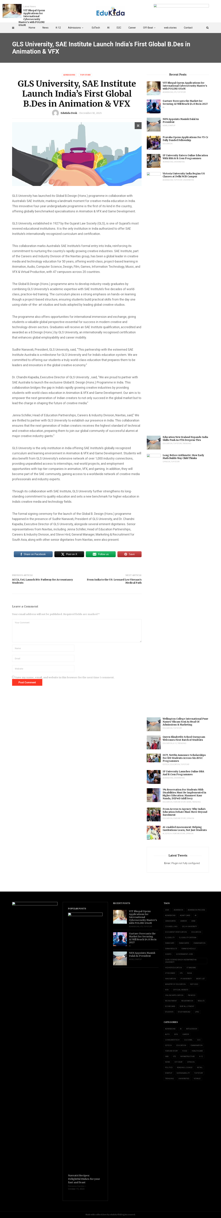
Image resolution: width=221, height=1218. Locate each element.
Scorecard (170, 1006)
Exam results (171, 949)
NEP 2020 (194, 984)
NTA (167, 990)
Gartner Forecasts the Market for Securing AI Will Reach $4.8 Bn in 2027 (185, 102)
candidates (170, 921)
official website (180, 990)
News (45, 27)
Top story (85, 75)
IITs (175, 92)
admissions (170, 915)
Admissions (74, 27)
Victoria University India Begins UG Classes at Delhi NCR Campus (184, 175)
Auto (167, 1034)
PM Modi (191, 995)
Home (32, 27)
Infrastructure (187, 1056)
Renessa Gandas (76, 1186)
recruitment (171, 1001)
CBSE (193, 921)
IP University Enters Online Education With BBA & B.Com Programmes (185, 157)
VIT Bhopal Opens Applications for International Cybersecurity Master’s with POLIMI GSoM (31, 18)
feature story (179, 802)
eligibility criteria (187, 938)
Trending (186, 443)
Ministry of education (175, 984)
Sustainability (183, 1073)
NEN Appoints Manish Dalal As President (181, 121)
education (196, 932)
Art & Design (191, 1029)
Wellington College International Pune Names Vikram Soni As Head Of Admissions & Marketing (185, 721)
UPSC (197, 1012)
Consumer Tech (172, 1040)
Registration (187, 1001)
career (183, 921)
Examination (199, 943)
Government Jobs (184, 954)
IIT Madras (191, 968)
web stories (170, 27)
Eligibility (170, 938)
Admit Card (185, 915)
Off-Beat (148, 27)
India (189, 973)
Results (201, 1001)
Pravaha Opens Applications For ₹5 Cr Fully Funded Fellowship (185, 139)
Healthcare (197, 1051)
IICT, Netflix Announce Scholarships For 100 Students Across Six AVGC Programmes (184, 758)
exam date (169, 943)
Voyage (197, 1079)
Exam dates (184, 943)
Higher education (173, 968)
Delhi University (189, 926)
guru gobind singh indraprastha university (180, 961)
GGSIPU (168, 954)
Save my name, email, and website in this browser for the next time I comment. (64, 677)
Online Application (174, 995)
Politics (168, 1068)
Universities (179, 162)
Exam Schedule (188, 949)
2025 (167, 910)
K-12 (58, 27)
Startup (171, 126)
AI (108, 27)
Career (132, 27)
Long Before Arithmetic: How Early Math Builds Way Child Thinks (183, 457)
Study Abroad (184, 1012)
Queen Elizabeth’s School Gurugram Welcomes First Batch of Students (184, 738)
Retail (200, 1068)
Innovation (170, 979)
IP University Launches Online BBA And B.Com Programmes (183, 773)
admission (178, 910)
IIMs (167, 1056)
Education (167, 144)
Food (184, 1051)
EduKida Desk (69, 113)
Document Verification (176, 932)
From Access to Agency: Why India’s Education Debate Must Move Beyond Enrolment (185, 812)
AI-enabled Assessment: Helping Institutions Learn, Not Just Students (185, 829)
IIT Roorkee (170, 973)
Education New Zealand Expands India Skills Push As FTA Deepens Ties (185, 439)
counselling (171, 926)
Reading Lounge (185, 1068)
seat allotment (187, 1006)
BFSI (176, 1034)
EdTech (96, 27)
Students (169, 1012)
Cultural (188, 1040)
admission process (196, 910)
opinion (166, 462)
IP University (186, 979)
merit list (200, 979)
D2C (119, 27)
